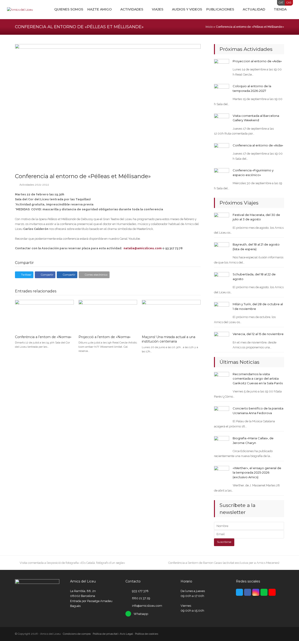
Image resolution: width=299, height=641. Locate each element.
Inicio (209, 26)
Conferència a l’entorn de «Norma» (43, 337)
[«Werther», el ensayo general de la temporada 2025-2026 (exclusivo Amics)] (221, 473)
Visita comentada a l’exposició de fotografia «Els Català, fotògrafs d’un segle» (72, 563)
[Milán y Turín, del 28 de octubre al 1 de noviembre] (221, 309)
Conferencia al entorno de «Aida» (258, 145)
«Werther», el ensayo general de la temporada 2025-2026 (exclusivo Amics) (257, 472)
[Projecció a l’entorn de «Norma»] (107, 315)
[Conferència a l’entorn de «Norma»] (44, 315)
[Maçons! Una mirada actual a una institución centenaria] (171, 315)
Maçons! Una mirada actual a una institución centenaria (168, 339)
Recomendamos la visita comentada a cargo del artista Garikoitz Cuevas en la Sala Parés (258, 378)
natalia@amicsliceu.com (143, 248)
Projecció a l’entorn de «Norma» (104, 337)
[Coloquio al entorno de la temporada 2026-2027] (221, 91)
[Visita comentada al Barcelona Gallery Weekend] (221, 121)
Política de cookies (146, 633)
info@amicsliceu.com (147, 605)
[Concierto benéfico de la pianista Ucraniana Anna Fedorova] (221, 413)
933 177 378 (140, 591)
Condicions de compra (77, 633)
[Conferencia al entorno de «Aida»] (221, 150)
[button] (24, 274)
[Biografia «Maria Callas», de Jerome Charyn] (221, 443)
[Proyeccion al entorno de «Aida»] (221, 66)
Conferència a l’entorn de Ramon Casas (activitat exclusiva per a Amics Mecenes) (223, 563)
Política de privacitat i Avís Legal (113, 633)
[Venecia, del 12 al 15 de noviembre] (221, 339)
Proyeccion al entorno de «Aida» (257, 61)
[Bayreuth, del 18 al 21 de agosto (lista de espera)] (221, 249)
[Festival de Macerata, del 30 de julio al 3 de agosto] (221, 220)
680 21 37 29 (141, 598)
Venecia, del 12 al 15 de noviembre (258, 334)
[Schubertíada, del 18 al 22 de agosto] (221, 279)
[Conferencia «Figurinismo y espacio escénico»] (221, 175)
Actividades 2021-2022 (34, 184)
